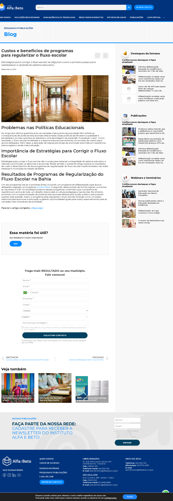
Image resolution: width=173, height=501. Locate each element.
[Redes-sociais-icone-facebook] (4, 475)
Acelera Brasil (43, 187)
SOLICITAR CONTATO (55, 335)
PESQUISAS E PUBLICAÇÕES (53, 472)
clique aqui (37, 208)
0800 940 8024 (133, 459)
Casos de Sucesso (49, 463)
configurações (110, 498)
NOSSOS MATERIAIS (49, 468)
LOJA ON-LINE (46, 476)
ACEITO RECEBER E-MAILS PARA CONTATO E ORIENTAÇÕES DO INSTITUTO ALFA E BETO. (54, 329)
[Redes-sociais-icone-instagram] (9, 475)
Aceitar (130, 496)
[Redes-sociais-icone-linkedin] (14, 475)
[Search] (129, 7)
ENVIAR (127, 442)
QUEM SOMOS (46, 459)
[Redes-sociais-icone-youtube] (19, 475)
